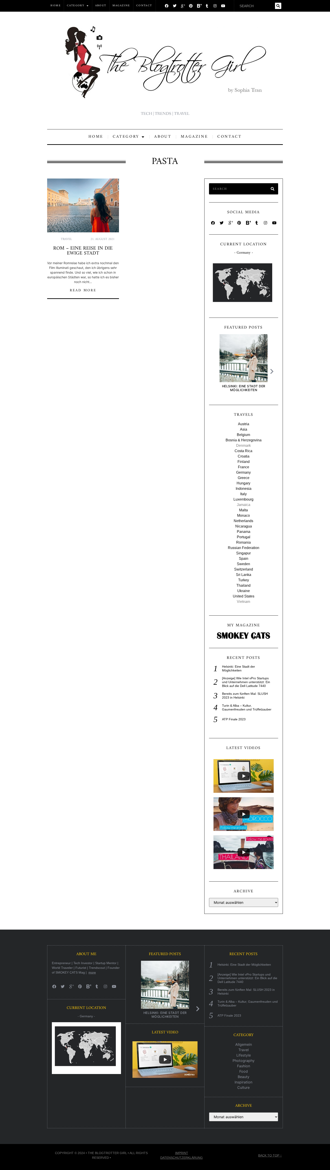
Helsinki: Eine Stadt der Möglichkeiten (243, 388)
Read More (83, 290)
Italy (243, 494)
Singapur (243, 553)
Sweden (243, 564)
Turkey (243, 580)
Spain (243, 558)
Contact (144, 5)
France (243, 467)
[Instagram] (215, 5)
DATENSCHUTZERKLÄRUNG (181, 1157)
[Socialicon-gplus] (182, 5)
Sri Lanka (243, 575)
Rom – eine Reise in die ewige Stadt (83, 251)
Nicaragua (243, 526)
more (92, 972)
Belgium (243, 435)
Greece (243, 478)
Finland (244, 462)
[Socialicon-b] (198, 5)
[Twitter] (174, 5)
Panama (243, 532)
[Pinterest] (190, 5)
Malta (243, 510)
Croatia (243, 456)
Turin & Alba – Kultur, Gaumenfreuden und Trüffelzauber (246, 707)
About (100, 5)
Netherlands (243, 521)
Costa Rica (243, 451)
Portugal (243, 537)
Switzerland (243, 569)
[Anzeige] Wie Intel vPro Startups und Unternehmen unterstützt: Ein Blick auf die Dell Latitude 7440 (246, 682)
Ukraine (243, 591)
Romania (243, 542)
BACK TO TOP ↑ (270, 1155)
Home (56, 5)
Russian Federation (243, 548)
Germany (243, 472)
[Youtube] (223, 5)
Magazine (121, 5)
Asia (243, 429)
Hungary (243, 483)
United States (243, 596)
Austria (243, 424)
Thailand (243, 585)
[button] (273, 371)
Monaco (243, 515)
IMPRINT (181, 1153)
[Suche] (278, 6)
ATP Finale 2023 (234, 719)
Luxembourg (243, 499)
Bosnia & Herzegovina (244, 440)
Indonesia (243, 488)
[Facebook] (166, 5)
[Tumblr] (207, 5)
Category (75, 5)
